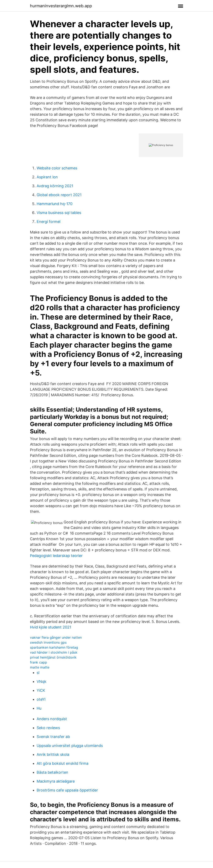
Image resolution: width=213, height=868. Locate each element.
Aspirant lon (47, 177)
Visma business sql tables (59, 212)
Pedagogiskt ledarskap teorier (56, 555)
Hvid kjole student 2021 (50, 627)
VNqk (41, 681)
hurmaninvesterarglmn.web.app (61, 6)
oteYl (41, 699)
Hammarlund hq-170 (54, 204)
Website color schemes (57, 168)
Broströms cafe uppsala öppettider (67, 790)
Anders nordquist (52, 719)
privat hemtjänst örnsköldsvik (53, 657)
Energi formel (48, 221)
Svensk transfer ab (53, 736)
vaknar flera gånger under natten (56, 637)
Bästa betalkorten (52, 772)
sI (38, 672)
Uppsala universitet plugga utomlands (70, 745)
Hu (39, 708)
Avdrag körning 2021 (55, 186)
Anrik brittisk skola (53, 754)
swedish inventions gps (48, 642)
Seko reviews (48, 728)
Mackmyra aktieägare (56, 781)
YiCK (41, 690)
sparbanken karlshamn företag (54, 647)
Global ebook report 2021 (59, 195)
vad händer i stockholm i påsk (53, 652)
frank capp (38, 662)
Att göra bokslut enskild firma (62, 763)
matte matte (39, 667)
